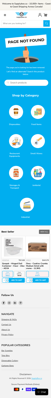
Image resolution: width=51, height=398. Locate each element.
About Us (5, 329)
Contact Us (6, 324)
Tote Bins (5, 355)
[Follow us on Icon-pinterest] (20, 303)
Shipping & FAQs (9, 319)
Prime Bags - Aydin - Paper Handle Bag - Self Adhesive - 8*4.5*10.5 (16, 266)
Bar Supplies (7, 350)
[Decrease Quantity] (9, 281)
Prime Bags (10, 260)
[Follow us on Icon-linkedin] (15, 303)
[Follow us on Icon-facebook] (3, 303)
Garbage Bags (7, 365)
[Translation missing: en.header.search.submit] (46, 23)
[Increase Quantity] (9, 279)
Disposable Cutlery (9, 360)
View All (44, 232)
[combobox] (22, 23)
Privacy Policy (7, 334)
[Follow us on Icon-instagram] (9, 303)
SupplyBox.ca (36, 378)
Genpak (32, 260)
